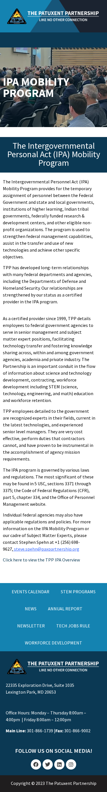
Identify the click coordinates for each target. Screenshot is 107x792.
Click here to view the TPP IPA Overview (41, 560)
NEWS (31, 608)
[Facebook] (36, 764)
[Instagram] (71, 764)
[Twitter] (48, 764)
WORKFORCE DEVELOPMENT (53, 643)
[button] (54, 38)
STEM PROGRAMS (78, 591)
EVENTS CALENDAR (30, 591)
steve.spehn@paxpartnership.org (46, 549)
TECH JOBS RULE (73, 626)
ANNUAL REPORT (65, 608)
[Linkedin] (59, 764)
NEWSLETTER (31, 626)
